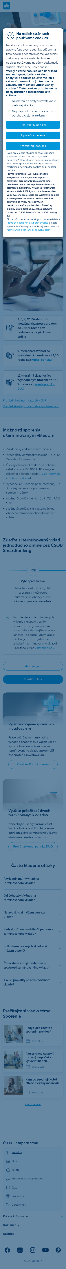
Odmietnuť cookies (33, 146)
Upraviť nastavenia (33, 135)
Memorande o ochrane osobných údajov (28, 229)
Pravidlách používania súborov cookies (27, 222)
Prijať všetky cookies (33, 125)
